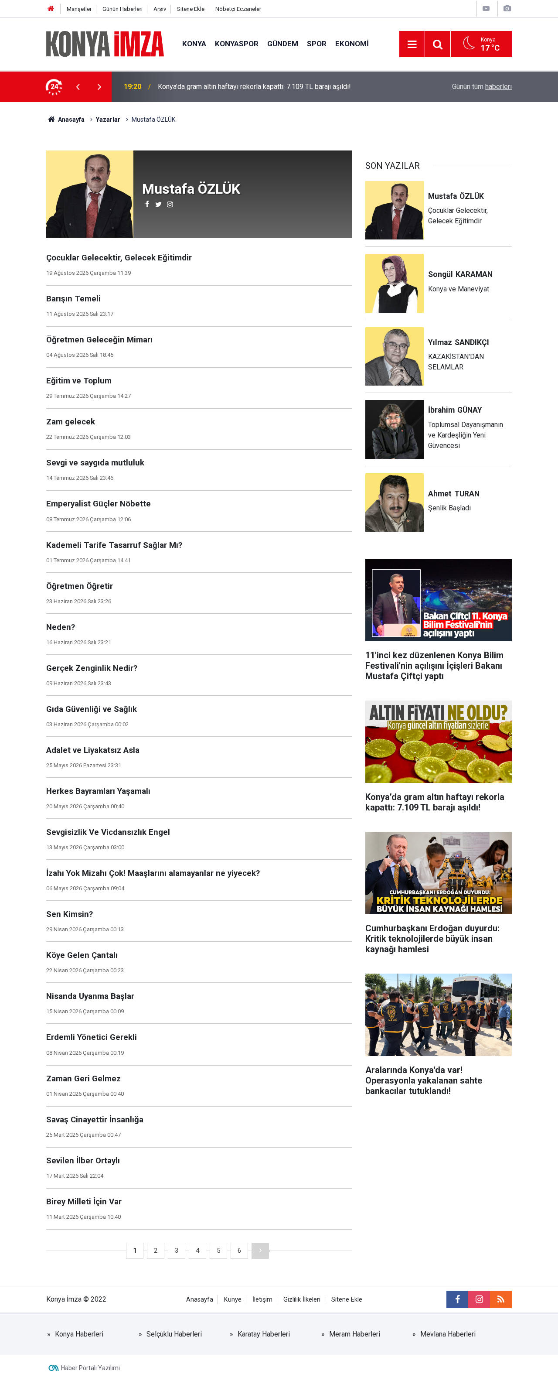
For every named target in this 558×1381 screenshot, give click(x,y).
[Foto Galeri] (507, 8)
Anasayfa (199, 1299)
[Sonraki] (260, 1250)
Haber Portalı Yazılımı (90, 1367)
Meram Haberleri (354, 1334)
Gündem (282, 43)
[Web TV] (486, 8)
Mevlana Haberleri (448, 1334)
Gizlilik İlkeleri (301, 1299)
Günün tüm (482, 86)
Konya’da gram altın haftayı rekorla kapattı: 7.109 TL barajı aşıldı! (254, 86)
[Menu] (412, 44)
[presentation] (77, 87)
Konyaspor (237, 43)
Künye (233, 1299)
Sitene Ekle (190, 9)
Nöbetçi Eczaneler (238, 9)
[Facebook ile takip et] (457, 1299)
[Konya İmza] (105, 43)
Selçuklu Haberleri (174, 1334)
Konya (194, 43)
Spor (317, 43)
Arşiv (159, 9)
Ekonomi (352, 43)
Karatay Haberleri (264, 1334)
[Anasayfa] (51, 9)
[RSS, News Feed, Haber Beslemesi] (501, 1299)
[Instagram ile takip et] (479, 1299)
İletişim (262, 1299)
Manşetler (79, 9)
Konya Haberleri (79, 1334)
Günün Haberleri (122, 9)
